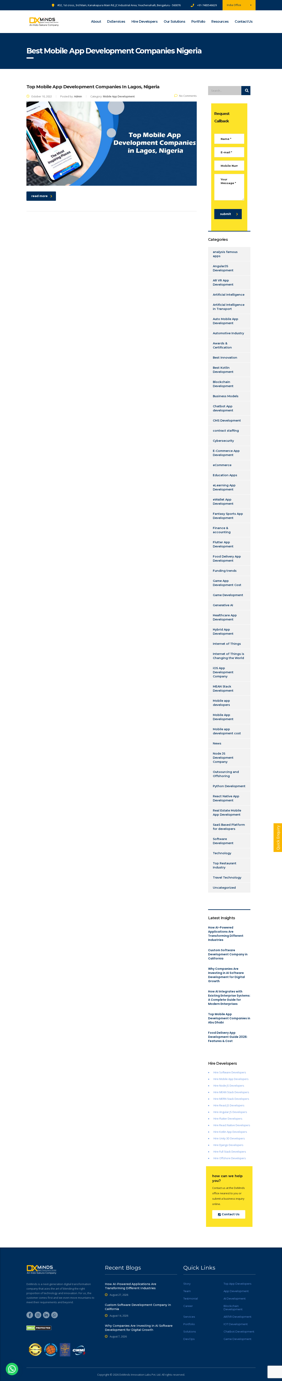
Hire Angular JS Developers (230, 1112)
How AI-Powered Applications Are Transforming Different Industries (225, 933)
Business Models (225, 396)
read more (39, 196)
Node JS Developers (231, 1085)
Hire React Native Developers (231, 1125)
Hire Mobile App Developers (231, 1079)
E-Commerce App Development (226, 453)
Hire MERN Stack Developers (231, 1099)
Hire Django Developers (228, 1145)
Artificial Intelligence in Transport (228, 307)
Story (187, 1283)
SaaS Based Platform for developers (229, 827)
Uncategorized (224, 888)
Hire (216, 1085)
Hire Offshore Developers (229, 1158)
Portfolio (198, 22)
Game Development (228, 595)
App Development (236, 1291)
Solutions (189, 1331)
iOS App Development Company (223, 672)
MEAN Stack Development (223, 688)
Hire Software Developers (229, 1072)
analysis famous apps (225, 254)
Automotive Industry (228, 333)
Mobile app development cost (227, 731)
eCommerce (222, 465)
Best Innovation (225, 357)
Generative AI (223, 605)
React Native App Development (226, 798)
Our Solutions (174, 22)
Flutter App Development (223, 544)
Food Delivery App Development (227, 558)
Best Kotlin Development (223, 370)
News (217, 743)
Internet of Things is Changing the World (228, 656)
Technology (222, 853)
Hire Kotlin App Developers (230, 1132)
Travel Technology (227, 877)
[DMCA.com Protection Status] (38, 1328)
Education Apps (225, 475)
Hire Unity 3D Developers (229, 1138)
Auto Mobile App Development (225, 321)
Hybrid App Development (223, 632)
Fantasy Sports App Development (228, 516)
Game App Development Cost (227, 583)
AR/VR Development (237, 1316)
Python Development (229, 786)
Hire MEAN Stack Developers (231, 1092)
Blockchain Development (223, 384)
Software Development (223, 841)
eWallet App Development (223, 502)
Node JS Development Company (223, 758)
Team (187, 1291)
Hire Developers (145, 22)
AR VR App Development (223, 282)
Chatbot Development (239, 1331)
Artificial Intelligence (228, 295)
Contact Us (243, 22)
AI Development (235, 1298)
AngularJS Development (223, 268)
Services (189, 1316)
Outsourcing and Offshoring (226, 774)
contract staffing (226, 430)
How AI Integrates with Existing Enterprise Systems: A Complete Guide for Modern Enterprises (229, 997)
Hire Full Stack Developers (229, 1151)
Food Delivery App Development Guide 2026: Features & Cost (228, 1037)
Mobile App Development (223, 717)
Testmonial (190, 1298)
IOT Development (236, 1324)
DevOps (188, 1339)
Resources (220, 22)
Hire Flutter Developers (227, 1118)
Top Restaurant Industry (224, 865)
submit (225, 214)
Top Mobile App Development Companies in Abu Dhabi (229, 1018)
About (96, 22)
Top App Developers (237, 1283)
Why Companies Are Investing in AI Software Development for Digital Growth (226, 975)
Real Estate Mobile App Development (227, 812)
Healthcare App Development (225, 617)
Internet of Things (227, 644)
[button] (12, 1369)
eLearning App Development (224, 487)
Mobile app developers (221, 703)
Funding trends (225, 571)
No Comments (188, 96)
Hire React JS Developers (228, 1105)
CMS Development (227, 420)
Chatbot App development (223, 408)
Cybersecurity (223, 441)
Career (188, 1306)
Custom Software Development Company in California (228, 954)
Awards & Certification (222, 345)
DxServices (116, 22)
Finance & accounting (222, 530)
